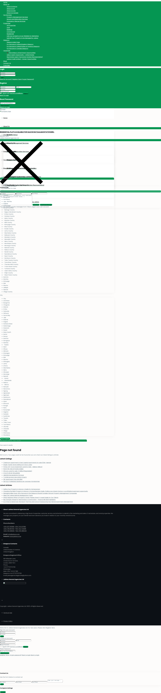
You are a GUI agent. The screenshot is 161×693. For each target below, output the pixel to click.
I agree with (12, 93)
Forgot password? (16, 655)
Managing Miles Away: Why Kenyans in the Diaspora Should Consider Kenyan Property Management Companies (40, 493)
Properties (6, 23)
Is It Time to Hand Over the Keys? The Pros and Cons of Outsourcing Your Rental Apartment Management (38, 502)
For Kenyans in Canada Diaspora (17, 49)
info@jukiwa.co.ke (14, 534)
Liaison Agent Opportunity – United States (20, 55)
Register (26, 93)
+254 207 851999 (8, 527)
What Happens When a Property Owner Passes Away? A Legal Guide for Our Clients (30, 498)
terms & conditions (16, 93)
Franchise (6, 65)
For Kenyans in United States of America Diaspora (23, 46)
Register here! (4, 655)
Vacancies (6, 51)
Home (5, 2)
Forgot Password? (28, 79)
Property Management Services (17, 17)
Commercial (11, 32)
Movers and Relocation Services (17, 19)
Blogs (5, 61)
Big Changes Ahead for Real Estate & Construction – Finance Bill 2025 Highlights (29, 500)
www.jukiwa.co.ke (15, 536)
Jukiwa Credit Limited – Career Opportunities (21, 59)
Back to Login (4, 95)
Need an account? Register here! (11, 79)
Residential (10, 34)
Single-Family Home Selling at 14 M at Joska (17, 465)
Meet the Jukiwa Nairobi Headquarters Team (18, 495)
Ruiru (7, 136)
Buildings (9, 30)
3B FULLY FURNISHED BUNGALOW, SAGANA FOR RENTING (21, 481)
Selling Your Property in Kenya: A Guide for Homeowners (21, 489)
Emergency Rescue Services (16, 21)
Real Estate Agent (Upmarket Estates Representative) (25, 57)
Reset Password (5, 105)
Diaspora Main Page (13, 42)
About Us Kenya (12, 7)
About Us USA (11, 11)
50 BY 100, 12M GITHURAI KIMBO (13, 469)
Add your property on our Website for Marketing (23, 36)
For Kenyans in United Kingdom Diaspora (20, 44)
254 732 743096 (21, 529)
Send (2, 684)
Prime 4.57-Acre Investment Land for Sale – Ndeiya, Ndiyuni (22, 467)
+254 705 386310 (8, 531)
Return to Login (5, 107)
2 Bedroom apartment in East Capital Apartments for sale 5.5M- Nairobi (27, 463)
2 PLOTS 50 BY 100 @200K (11, 473)
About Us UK (11, 9)
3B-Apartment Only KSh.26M (12, 479)
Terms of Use (7, 613)
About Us (6, 4)
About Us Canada (12, 13)
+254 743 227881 (20, 527)
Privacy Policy (7, 621)
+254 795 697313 (8, 529)
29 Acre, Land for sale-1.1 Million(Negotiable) (17, 471)
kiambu (2, 136)
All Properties (11, 25)
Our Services (7, 15)
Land (8, 28)
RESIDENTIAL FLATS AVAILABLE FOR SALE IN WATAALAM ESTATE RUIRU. (27, 132)
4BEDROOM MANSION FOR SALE (13, 475)
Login (2, 77)
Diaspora (6, 40)
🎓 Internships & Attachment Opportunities (21, 53)
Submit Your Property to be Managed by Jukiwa (22, 38)
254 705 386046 (21, 531)
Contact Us (7, 63)
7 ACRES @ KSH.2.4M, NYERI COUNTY (15, 477)
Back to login (26, 655)
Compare (3, 692)
